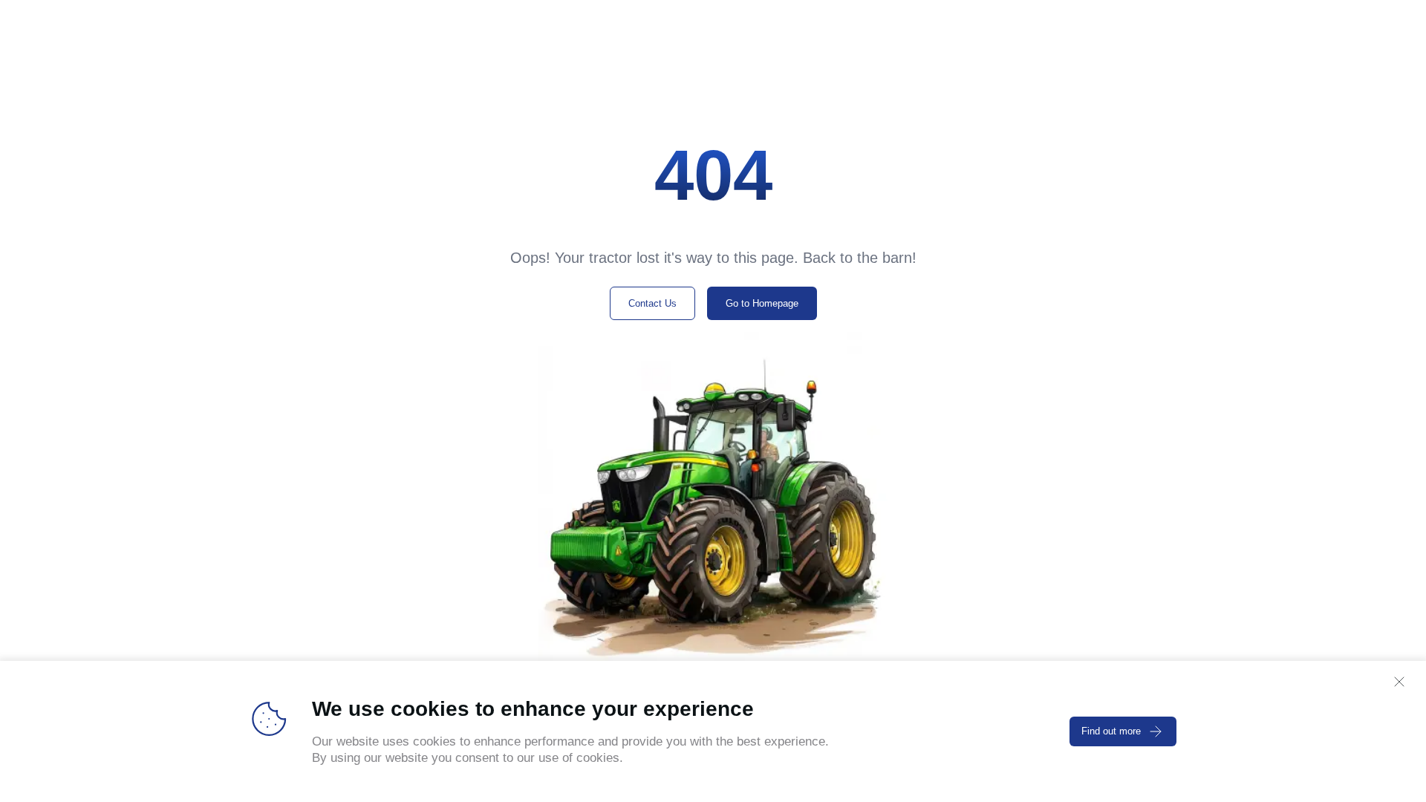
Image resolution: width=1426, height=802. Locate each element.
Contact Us (652, 303)
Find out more (1111, 731)
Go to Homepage (762, 303)
